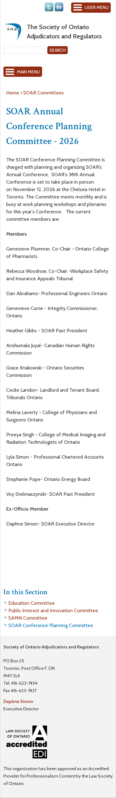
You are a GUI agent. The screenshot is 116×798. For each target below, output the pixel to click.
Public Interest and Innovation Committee (53, 610)
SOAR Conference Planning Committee (50, 625)
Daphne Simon (18, 701)
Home (12, 93)
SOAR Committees (43, 93)
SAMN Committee (27, 618)
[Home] (12, 31)
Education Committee (31, 603)
